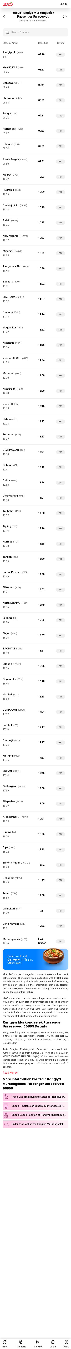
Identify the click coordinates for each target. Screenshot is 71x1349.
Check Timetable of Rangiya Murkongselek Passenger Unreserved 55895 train (40, 1106)
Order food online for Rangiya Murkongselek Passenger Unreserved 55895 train (40, 1124)
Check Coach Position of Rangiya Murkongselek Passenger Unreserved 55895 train (40, 1115)
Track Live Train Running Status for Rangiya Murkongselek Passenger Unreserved (40, 1096)
